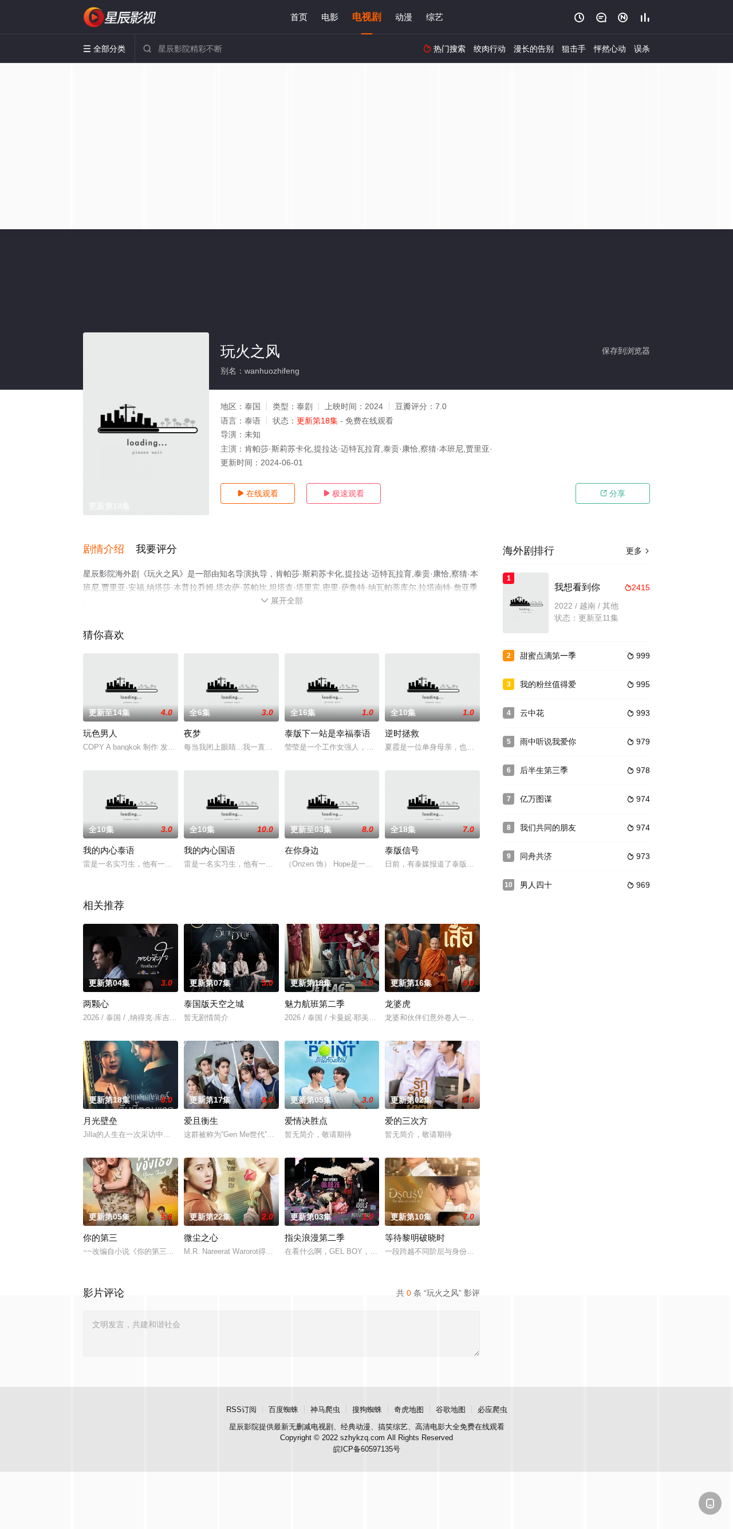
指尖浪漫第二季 (315, 1237)
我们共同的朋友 (548, 827)
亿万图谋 (536, 798)
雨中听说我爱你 (548, 741)
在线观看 (257, 493)
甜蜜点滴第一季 (548, 655)
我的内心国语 (209, 850)
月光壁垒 (100, 1121)
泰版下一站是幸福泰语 (328, 733)
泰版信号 (402, 850)
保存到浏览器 (626, 350)
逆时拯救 (402, 733)
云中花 (532, 713)
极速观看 (343, 493)
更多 (638, 550)
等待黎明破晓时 (415, 1237)
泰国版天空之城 (214, 1004)
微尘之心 (201, 1237)
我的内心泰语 (109, 850)
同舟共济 (536, 856)
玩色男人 (100, 733)
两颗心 (96, 1004)
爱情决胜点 (306, 1121)
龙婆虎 (398, 1004)
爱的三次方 (406, 1121)
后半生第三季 (544, 770)
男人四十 (536, 884)
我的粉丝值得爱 (548, 684)
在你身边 (302, 850)
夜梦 (192, 733)
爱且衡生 (201, 1121)
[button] (109, 549)
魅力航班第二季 (315, 1004)
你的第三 (100, 1237)
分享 (612, 493)
